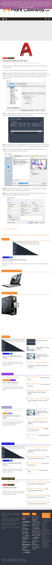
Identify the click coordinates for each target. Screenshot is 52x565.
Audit (19, 62)
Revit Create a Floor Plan (9, 229)
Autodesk (5, 413)
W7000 (33, 547)
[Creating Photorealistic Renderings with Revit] (38, 362)
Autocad (23, 527)
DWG (28, 62)
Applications (24, 523)
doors (38, 525)
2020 (33, 517)
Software (10, 413)
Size (37, 62)
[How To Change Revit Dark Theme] (26, 242)
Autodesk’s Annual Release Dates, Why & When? (42, 356)
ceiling (38, 522)
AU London (37, 518)
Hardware (25, 532)
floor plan (38, 530)
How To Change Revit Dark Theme (14, 260)
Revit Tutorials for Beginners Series (38, 457)
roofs (35, 539)
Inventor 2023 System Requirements (38, 496)
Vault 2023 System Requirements (38, 489)
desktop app (34, 525)
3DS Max (24, 517)
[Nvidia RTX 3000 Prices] (33, 377)
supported (38, 541)
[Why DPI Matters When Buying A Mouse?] (37, 390)
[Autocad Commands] (31, 340)
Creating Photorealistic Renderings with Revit (37, 366)
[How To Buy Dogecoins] (13, 377)
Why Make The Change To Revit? (42, 348)
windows (34, 549)
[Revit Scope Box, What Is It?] (34, 463)
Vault (23, 552)
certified (37, 524)
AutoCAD (5, 58)
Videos (27, 552)
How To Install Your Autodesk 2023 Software (37, 422)
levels (33, 535)
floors (33, 531)
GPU (36, 531)
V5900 (36, 546)
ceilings (34, 524)
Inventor (24, 534)
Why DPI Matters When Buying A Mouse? (37, 392)
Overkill (31, 62)
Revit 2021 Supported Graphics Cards (38, 399)
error (33, 528)
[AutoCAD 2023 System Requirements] (37, 502)
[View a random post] (48, 19)
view (38, 546)
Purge (34, 62)
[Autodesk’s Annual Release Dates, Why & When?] (31, 354)
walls (38, 547)
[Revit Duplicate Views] (33, 469)
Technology (13, 380)
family (33, 530)
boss (12, 261)
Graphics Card (37, 533)
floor (35, 530)
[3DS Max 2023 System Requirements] (36, 481)
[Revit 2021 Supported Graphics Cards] (37, 398)
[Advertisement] (26, 30)
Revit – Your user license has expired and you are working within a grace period (27, 235)
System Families (34, 543)
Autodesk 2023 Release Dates (38, 429)
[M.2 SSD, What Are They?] (33, 384)
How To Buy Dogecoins (10, 383)
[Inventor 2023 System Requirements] (36, 495)
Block (26, 62)
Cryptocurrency (6, 380)
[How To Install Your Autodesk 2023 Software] (38, 418)
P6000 (33, 538)
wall (35, 547)
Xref (39, 62)
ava (36, 522)
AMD (38, 517)
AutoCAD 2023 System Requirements (38, 503)
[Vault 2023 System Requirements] (36, 488)
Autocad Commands (42, 340)
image (33, 534)
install (35, 534)
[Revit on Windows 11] (32, 434)
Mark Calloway (14, 62)
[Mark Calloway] (3, 19)
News (24, 542)
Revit (11, 257)
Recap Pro (29, 542)
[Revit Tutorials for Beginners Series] (36, 456)
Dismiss (31, 7)
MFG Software (11, 58)
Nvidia (38, 535)
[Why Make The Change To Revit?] (31, 347)
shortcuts (34, 541)
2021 (35, 517)
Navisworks (24, 540)
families (37, 528)
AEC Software (5, 257)
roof (33, 540)
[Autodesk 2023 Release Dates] (35, 428)
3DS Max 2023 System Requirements (38, 483)
